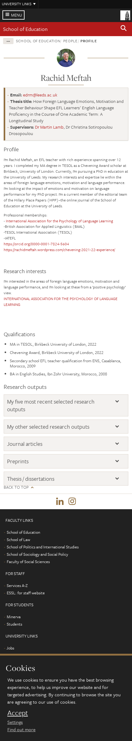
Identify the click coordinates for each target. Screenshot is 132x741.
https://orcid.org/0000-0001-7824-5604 (36, 243)
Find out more (21, 729)
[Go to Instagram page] (72, 501)
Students (14, 624)
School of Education (25, 29)
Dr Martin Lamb (49, 127)
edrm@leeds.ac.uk (40, 95)
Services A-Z (17, 585)
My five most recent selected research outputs (51, 405)
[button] (123, 29)
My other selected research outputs (48, 427)
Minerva (14, 617)
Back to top (16, 487)
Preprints (18, 461)
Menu (16, 15)
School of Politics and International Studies (43, 547)
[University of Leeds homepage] (125, 14)
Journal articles (24, 444)
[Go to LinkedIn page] (60, 501)
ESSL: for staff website (26, 593)
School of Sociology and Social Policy (37, 554)
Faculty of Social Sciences (28, 562)
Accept (17, 713)
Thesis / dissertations (30, 479)
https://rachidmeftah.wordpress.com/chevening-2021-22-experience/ (59, 249)
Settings (15, 722)
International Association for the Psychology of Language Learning (59, 221)
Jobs (10, 648)
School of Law (18, 539)
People (70, 40)
